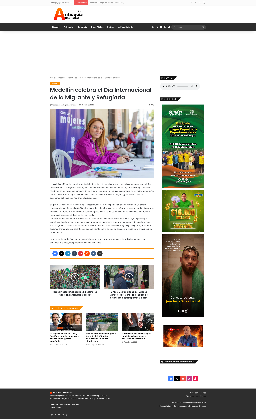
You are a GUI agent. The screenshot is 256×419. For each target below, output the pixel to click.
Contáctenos (55, 407)
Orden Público (97, 27)
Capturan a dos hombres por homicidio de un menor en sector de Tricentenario (136, 336)
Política (110, 27)
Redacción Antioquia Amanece (64, 105)
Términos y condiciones (196, 396)
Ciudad (55, 27)
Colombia (82, 27)
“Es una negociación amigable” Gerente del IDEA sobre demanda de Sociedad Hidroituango (101, 337)
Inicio (54, 78)
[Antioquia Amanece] (68, 14)
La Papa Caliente (125, 27)
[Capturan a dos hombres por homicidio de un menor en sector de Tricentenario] (138, 322)
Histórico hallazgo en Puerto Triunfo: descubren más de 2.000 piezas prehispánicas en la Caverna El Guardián (135, 3)
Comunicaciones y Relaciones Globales (190, 406)
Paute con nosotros (198, 393)
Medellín (61, 78)
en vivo (61, 398)
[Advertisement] (128, 53)
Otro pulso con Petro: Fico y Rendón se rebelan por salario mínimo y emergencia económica (64, 337)
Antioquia (68, 27)
